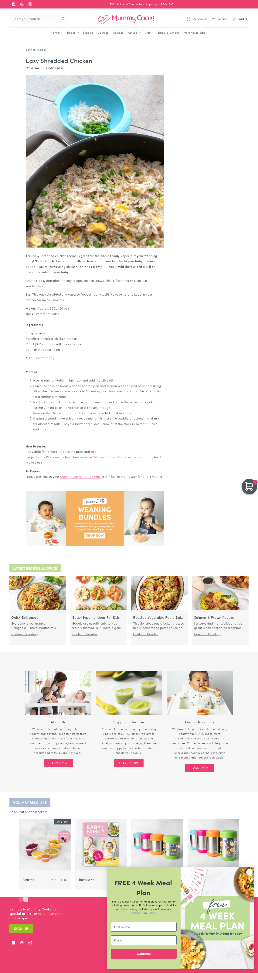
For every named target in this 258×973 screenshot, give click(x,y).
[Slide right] (25, 896)
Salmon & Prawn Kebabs (214, 617)
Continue (144, 953)
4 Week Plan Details (144, 913)
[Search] (63, 19)
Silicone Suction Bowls (109, 457)
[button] (57, 33)
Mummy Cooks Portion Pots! (80, 476)
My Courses (219, 19)
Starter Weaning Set (33, 880)
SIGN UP (21, 928)
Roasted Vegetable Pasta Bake (158, 617)
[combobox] (38, 19)
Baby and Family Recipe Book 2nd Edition (89, 880)
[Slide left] (21, 896)
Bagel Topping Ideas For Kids (96, 617)
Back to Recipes (36, 49)
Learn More (58, 763)
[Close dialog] (249, 872)
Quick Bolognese (25, 617)
